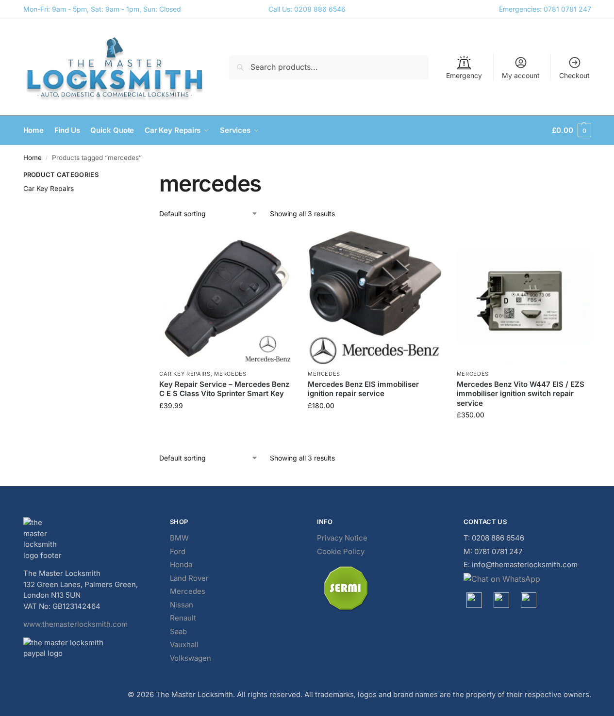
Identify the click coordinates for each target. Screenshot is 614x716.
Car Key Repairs (185, 373)
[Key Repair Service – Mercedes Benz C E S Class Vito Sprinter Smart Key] (226, 297)
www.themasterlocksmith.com (75, 624)
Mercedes (230, 373)
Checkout (574, 75)
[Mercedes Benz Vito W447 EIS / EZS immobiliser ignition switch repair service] (524, 297)
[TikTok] (528, 600)
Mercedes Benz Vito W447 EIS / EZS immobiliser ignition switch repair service (520, 394)
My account (521, 75)
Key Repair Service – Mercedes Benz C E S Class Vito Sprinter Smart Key (224, 389)
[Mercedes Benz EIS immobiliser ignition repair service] (375, 297)
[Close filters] (122, 176)
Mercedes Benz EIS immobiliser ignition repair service (363, 389)
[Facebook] (474, 600)
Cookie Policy (341, 551)
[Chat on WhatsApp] (527, 579)
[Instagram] (501, 600)
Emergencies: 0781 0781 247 (545, 9)
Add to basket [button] (226, 426)
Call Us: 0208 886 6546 (307, 9)
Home (32, 157)
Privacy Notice (342, 537)
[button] (571, 130)
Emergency (464, 75)
